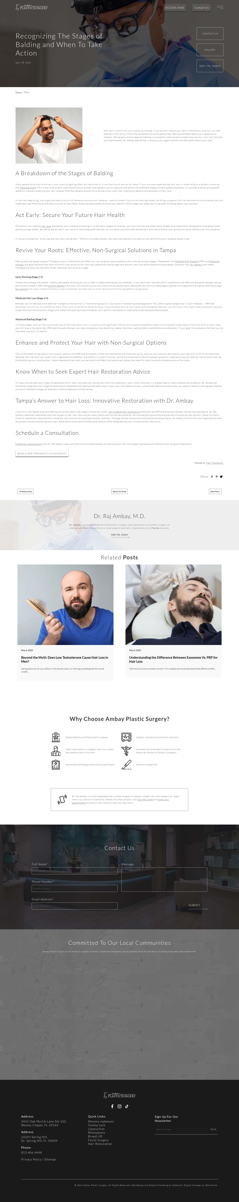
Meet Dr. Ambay (210, 66)
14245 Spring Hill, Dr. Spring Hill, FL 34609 (39, 1138)
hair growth (22, 289)
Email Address (43, 899)
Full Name (40, 864)
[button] (32, 7)
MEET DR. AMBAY (119, 535)
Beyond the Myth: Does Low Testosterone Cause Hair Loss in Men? (64, 659)
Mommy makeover (101, 1121)
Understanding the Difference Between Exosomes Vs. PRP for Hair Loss (173, 659)
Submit (194, 905)
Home (19, 92)
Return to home (119, 491)
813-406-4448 (145, 799)
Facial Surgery (98, 1140)
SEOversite (211, 1185)
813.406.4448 (31, 1152)
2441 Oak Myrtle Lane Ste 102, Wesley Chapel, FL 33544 (44, 1123)
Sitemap (50, 1159)
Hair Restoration (100, 1144)
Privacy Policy (31, 1159)
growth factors (57, 285)
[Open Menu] (220, 7)
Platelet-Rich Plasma (186, 261)
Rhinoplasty (96, 1132)
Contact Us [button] (201, 7)
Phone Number (43, 881)
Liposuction (96, 1129)
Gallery (210, 49)
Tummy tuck (96, 1125)
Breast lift (95, 1136)
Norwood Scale (28, 187)
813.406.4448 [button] (174, 7)
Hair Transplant (214, 463)
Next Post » (215, 491)
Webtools (177, 1185)
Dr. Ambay (196, 264)
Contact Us (210, 33)
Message (127, 864)
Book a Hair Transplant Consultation (42, 453)
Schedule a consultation (29, 444)
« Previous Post (25, 491)
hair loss (46, 226)
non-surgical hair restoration (124, 412)
